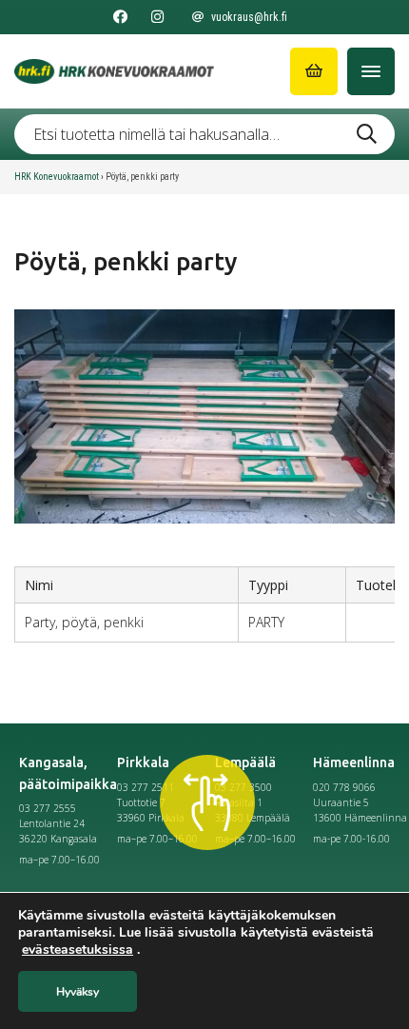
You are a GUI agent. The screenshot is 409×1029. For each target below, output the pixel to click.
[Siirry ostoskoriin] (314, 71)
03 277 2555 (47, 808)
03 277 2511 (145, 787)
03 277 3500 (243, 787)
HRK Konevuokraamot (56, 176)
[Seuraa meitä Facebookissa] (120, 17)
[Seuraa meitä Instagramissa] (157, 17)
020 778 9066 (344, 787)
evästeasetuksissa (77, 950)
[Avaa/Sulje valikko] (371, 71)
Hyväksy (77, 991)
